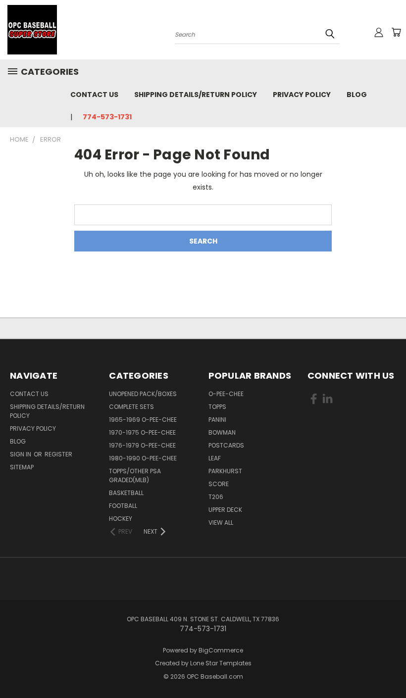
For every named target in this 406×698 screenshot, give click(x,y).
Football (123, 505)
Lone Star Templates (221, 663)
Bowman (222, 432)
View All (220, 522)
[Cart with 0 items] (396, 32)
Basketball (126, 493)
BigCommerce (221, 650)
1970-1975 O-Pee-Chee (142, 432)
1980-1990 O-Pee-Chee (143, 458)
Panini (217, 419)
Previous (391, 667)
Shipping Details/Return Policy (195, 95)
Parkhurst (225, 471)
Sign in (21, 454)
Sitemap (22, 467)
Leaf (214, 458)
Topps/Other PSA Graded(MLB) (135, 475)
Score (218, 484)
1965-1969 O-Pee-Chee (143, 419)
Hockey (120, 518)
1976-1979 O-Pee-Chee (142, 445)
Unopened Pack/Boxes (143, 394)
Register (58, 454)
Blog (357, 95)
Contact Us (94, 95)
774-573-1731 (107, 117)
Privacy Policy (302, 95)
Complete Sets (131, 406)
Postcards (226, 445)
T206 (215, 497)
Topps (217, 406)
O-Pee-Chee (226, 394)
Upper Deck (225, 509)
